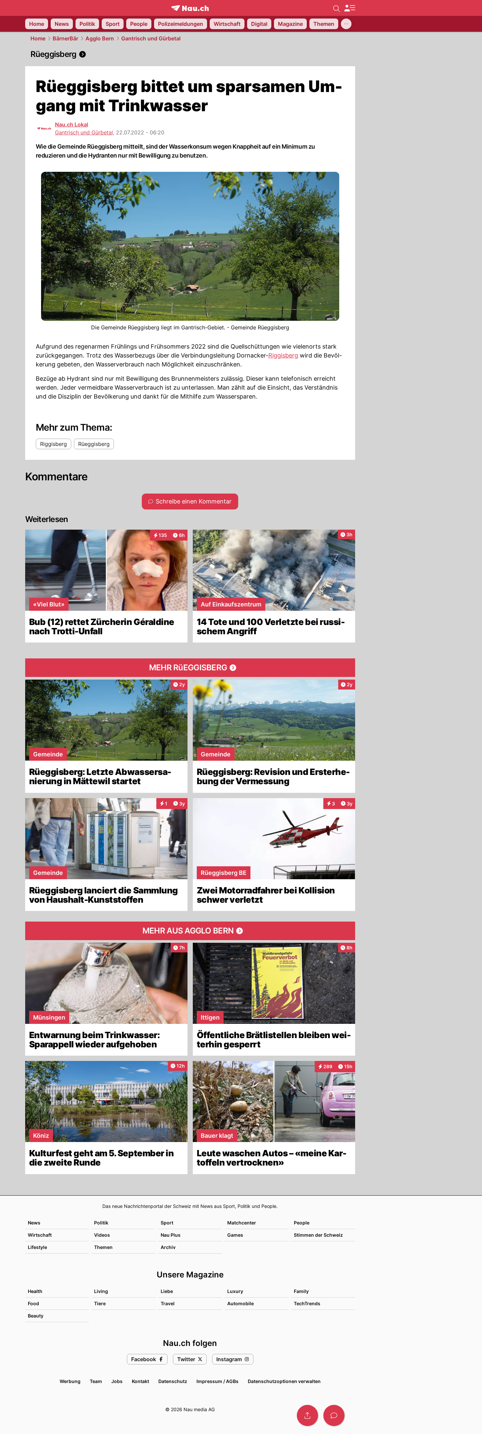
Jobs (117, 1381)
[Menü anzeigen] (349, 8)
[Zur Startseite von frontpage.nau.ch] (190, 8)
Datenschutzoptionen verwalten (284, 1381)
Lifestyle (37, 1247)
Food (33, 1303)
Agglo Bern (99, 38)
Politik (101, 1222)
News (34, 1222)
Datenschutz (172, 1381)
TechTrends (307, 1303)
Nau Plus (171, 1235)
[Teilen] (307, 1415)
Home (37, 38)
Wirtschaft (40, 1235)
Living (101, 1291)
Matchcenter (241, 1222)
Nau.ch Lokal (71, 124)
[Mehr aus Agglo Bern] (190, 931)
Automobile (240, 1303)
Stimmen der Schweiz (318, 1235)
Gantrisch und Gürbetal (151, 38)
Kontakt (140, 1381)
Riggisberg (283, 355)
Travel (168, 1303)
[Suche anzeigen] (336, 8)
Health (35, 1291)
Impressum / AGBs (217, 1381)
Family (301, 1291)
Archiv (168, 1247)
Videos (102, 1235)
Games (235, 1235)
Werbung (70, 1381)
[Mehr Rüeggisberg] (190, 667)
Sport (167, 1222)
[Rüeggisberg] (190, 54)
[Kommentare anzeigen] (334, 1415)
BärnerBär (65, 38)
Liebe (167, 1291)
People (301, 1222)
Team (96, 1381)
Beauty (35, 1315)
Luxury (235, 1291)
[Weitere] (346, 24)
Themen (103, 1247)
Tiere (100, 1303)
